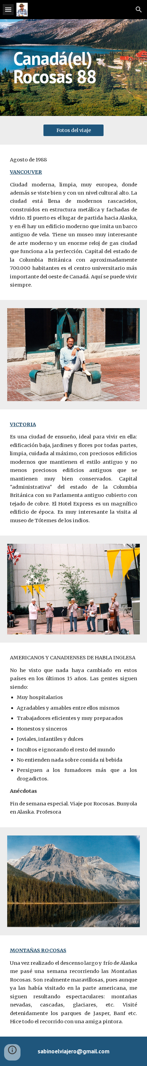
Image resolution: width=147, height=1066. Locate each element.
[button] (8, 9)
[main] (73, 68)
